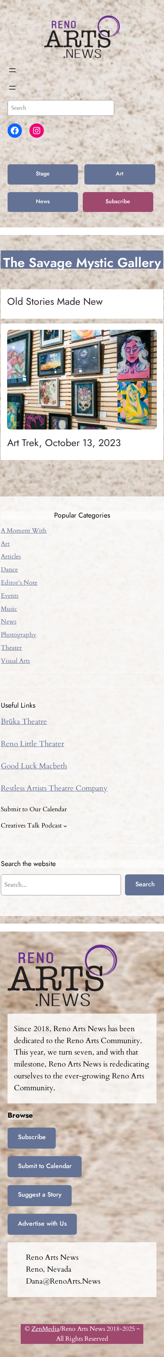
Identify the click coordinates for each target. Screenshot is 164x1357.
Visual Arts (15, 660)
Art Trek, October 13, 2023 (64, 443)
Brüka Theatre (24, 721)
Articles (11, 556)
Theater (11, 647)
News (43, 201)
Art (119, 173)
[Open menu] (12, 70)
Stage (43, 173)
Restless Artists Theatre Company (54, 788)
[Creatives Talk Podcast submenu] (65, 826)
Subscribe (117, 201)
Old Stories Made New (55, 302)
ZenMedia (45, 1328)
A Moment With (24, 530)
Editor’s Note (19, 582)
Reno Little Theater (32, 744)
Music (9, 608)
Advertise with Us (42, 1223)
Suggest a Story (40, 1194)
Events (9, 595)
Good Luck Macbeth (34, 766)
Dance (9, 569)
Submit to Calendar (45, 1165)
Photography (18, 634)
